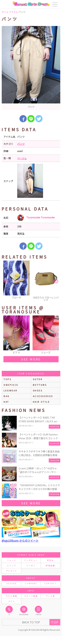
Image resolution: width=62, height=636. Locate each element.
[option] (31, 68)
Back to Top (31, 622)
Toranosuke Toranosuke (40, 217)
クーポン (30, 565)
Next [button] (56, 281)
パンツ (21, 143)
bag (7, 396)
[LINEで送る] (31, 118)
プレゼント (11, 570)
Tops (7, 379)
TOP (55, 622)
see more (31, 359)
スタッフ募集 (31, 596)
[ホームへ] (31, 4)
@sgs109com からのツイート (20, 540)
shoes (38, 390)
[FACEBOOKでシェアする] (23, 118)
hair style (41, 401)
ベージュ (22, 158)
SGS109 (12, 583)
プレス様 (50, 596)
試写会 (50, 560)
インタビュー (31, 560)
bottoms (40, 384)
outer (38, 379)
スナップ (11, 565)
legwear (10, 390)
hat (6, 401)
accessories (43, 396)
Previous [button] (6, 281)
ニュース (11, 560)
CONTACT (50, 583)
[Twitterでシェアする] (39, 118)
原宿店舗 (50, 565)
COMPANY (31, 583)
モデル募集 (11, 596)
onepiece (11, 384)
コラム (11, 601)
